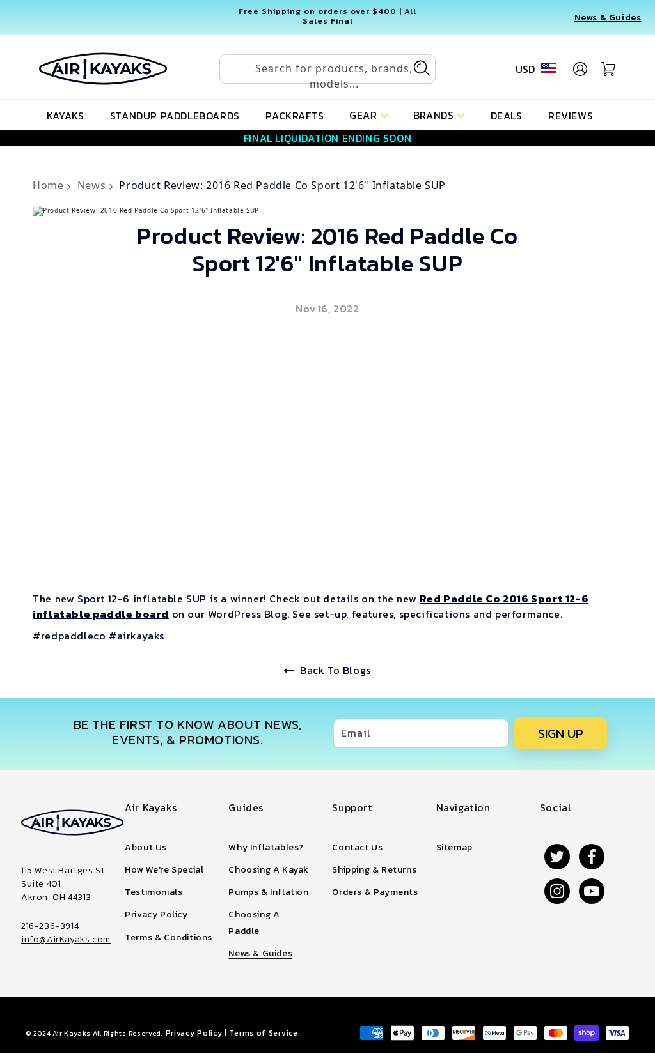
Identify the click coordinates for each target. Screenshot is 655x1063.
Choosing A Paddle (254, 922)
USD (525, 69)
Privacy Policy (156, 914)
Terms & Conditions (168, 937)
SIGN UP (560, 733)
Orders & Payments (375, 892)
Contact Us (357, 847)
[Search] (421, 68)
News (93, 185)
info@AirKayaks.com (66, 939)
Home (50, 185)
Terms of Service (263, 1033)
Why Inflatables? (266, 847)
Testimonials (153, 892)
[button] (369, 114)
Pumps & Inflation (268, 892)
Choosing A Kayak (268, 869)
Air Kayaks (71, 1033)
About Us (146, 847)
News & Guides (608, 17)
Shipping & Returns (374, 869)
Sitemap (454, 847)
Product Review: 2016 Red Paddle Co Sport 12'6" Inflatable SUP (282, 185)
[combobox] (327, 69)
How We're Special (164, 869)
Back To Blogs (335, 670)
